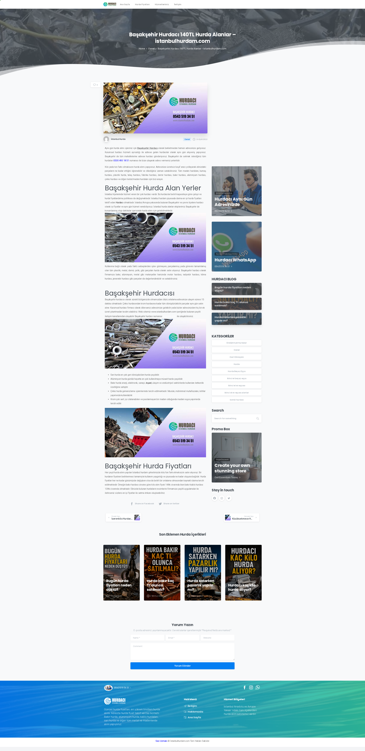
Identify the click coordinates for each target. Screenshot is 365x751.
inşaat (149, 383)
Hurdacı (119, 202)
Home (142, 48)
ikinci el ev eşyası (236, 385)
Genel (151, 48)
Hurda (237, 364)
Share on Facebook (144, 503)
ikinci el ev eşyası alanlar (237, 392)
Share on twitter (171, 503)
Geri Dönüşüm (237, 357)
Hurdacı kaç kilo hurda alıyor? (242, 587)
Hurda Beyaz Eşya (236, 371)
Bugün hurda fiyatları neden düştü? (119, 585)
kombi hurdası (237, 399)
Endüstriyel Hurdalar (237, 342)
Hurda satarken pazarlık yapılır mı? (200, 585)
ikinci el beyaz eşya (236, 378)
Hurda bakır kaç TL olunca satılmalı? (160, 585)
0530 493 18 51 (169, 316)
